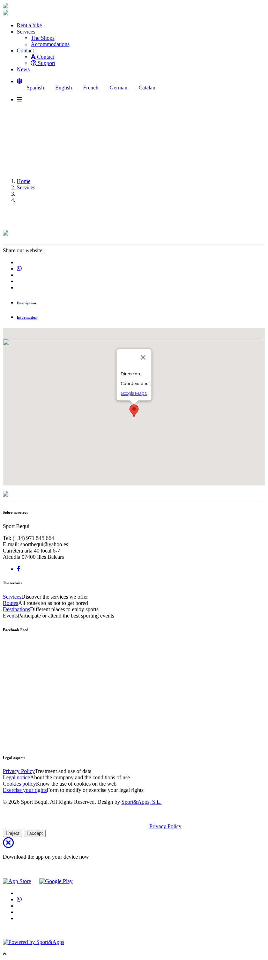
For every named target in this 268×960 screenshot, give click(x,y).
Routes (10, 603)
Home (23, 181)
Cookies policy (19, 784)
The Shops (42, 38)
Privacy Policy (19, 771)
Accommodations (50, 44)
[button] (19, 81)
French (90, 88)
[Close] (143, 357)
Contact (45, 57)
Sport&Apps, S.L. (141, 802)
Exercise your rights (25, 790)
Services (26, 187)
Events (10, 616)
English (63, 88)
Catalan (146, 88)
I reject (13, 833)
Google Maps (134, 393)
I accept (35, 833)
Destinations (16, 609)
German (117, 88)
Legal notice (16, 777)
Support (45, 63)
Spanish (34, 88)
